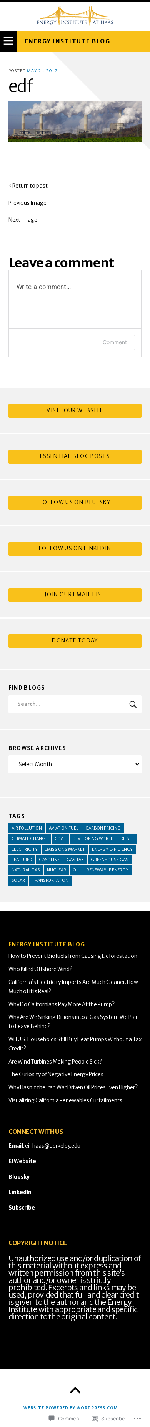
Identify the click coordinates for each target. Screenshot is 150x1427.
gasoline (49, 859)
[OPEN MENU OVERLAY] (8, 41)
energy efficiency (112, 849)
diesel (127, 838)
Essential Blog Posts (75, 456)
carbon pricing (103, 828)
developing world (93, 838)
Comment (115, 342)
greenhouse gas (109, 859)
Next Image (22, 220)
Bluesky (19, 1177)
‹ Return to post (28, 186)
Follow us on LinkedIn (75, 548)
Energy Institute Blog (67, 41)
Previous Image (27, 203)
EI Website (22, 1161)
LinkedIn (20, 1192)
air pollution (27, 828)
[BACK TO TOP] (75, 1390)
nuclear (56, 870)
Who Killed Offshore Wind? (40, 969)
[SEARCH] (133, 704)
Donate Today (75, 640)
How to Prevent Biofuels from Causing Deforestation (72, 956)
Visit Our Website (75, 410)
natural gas (26, 870)
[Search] (75, 704)
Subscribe (21, 1208)
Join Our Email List (75, 594)
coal (60, 838)
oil (76, 870)
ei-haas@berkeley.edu (52, 1146)
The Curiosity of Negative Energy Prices (55, 1074)
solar (18, 880)
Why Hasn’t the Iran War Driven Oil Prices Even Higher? (73, 1087)
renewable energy (107, 870)
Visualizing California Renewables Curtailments (65, 1100)
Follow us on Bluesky (75, 502)
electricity (25, 849)
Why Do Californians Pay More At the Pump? (61, 1004)
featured (22, 859)
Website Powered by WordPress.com (70, 1407)
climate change (30, 838)
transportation (50, 880)
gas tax (75, 859)
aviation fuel (63, 828)
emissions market (65, 849)
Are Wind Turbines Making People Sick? (55, 1062)
